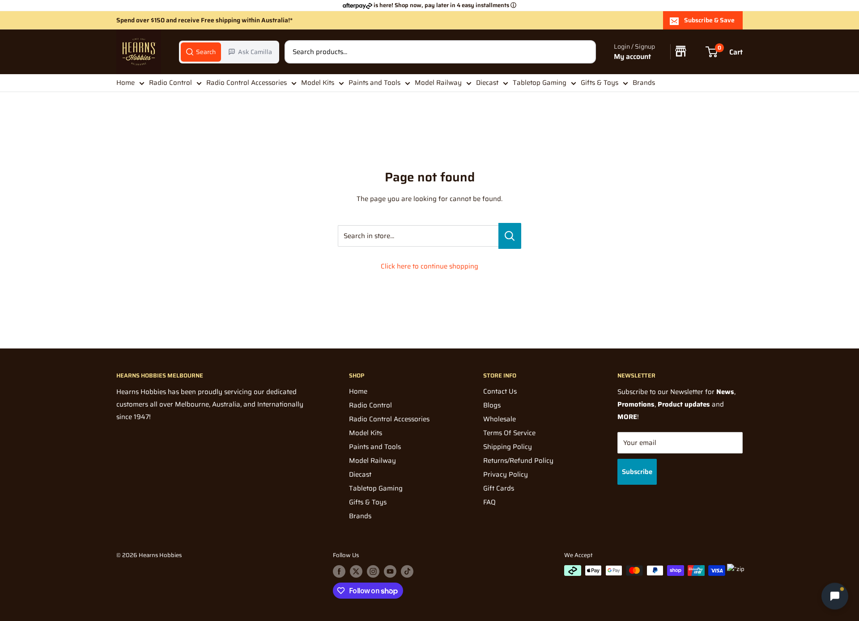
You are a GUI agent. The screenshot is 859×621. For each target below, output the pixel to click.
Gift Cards (498, 488)
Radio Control (170, 82)
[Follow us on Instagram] (373, 571)
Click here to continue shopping (429, 266)
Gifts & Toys (599, 82)
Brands (644, 82)
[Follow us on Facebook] (339, 571)
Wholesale (499, 419)
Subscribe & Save (709, 20)
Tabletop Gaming (539, 82)
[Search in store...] (509, 236)
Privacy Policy (505, 474)
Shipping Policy (507, 446)
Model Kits (317, 82)
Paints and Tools (374, 82)
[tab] (201, 51)
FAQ (489, 502)
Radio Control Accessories (246, 82)
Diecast (487, 82)
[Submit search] (584, 52)
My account (632, 56)
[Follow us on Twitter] (356, 571)
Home (125, 82)
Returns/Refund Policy (518, 460)
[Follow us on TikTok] (407, 571)
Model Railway (438, 82)
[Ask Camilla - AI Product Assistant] (834, 595)
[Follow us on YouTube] (390, 571)
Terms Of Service (509, 433)
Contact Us (500, 391)
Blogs (492, 405)
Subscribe (637, 471)
